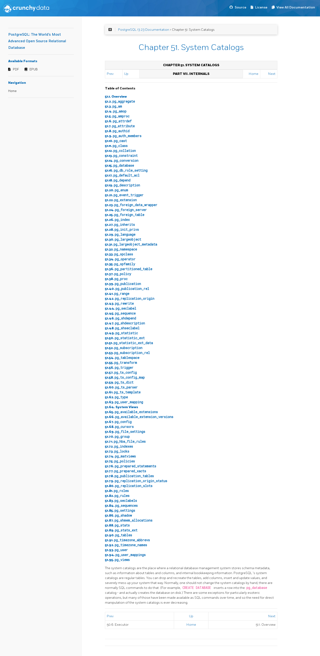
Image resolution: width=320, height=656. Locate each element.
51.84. (121, 506)
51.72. (119, 447)
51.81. (117, 491)
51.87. (129, 520)
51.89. (121, 530)
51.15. (119, 166)
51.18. (117, 180)
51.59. (119, 382)
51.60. (121, 387)
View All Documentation (295, 7)
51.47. (125, 323)
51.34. (120, 259)
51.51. (129, 343)
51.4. (116, 111)
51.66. (139, 417)
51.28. (122, 230)
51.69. (125, 432)
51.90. (118, 535)
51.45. (120, 313)
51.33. (119, 254)
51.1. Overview (116, 97)
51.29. (120, 235)
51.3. (113, 106)
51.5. (117, 116)
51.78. (129, 476)
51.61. (123, 392)
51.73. (117, 451)
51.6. (118, 121)
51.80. (129, 486)
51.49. (121, 333)
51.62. (116, 397)
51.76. (130, 466)
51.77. (125, 471)
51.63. (124, 402)
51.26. (117, 220)
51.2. (120, 102)
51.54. (122, 358)
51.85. (120, 511)
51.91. (127, 540)
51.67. (118, 422)
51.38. (116, 279)
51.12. (120, 151)
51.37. (118, 274)
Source (240, 7)
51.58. (125, 378)
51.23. (131, 205)
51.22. (121, 200)
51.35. (120, 264)
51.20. (116, 190)
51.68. (119, 427)
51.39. (123, 284)
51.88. (117, 525)
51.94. (125, 555)
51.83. (121, 501)
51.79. (136, 481)
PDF (16, 69)
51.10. (116, 141)
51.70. (117, 437)
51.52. (123, 348)
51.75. (120, 461)
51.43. (119, 304)
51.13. (121, 156)
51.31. (131, 244)
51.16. (126, 171)
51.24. (126, 210)
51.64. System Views (121, 407)
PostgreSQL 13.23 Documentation (143, 30)
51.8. (117, 131)
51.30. (123, 240)
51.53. (127, 353)
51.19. (122, 185)
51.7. (120, 126)
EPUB (34, 69)
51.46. (120, 318)
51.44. (120, 309)
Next (271, 74)
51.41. (117, 294)
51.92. (126, 545)
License (261, 7)
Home (12, 91)
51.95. (117, 560)
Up (126, 74)
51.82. (117, 496)
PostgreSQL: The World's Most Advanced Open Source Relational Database (37, 41)
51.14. (121, 161)
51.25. (124, 215)
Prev (110, 74)
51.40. (127, 289)
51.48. (122, 328)
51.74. (120, 456)
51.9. (123, 136)
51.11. (116, 146)
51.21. (124, 195)
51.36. (128, 269)
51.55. (121, 363)
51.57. (121, 373)
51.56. (119, 368)
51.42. (129, 299)
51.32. (121, 249)
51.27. (120, 225)
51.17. (122, 175)
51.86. (118, 516)
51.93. (116, 550)
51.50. (125, 338)
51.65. (131, 412)
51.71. (125, 442)
